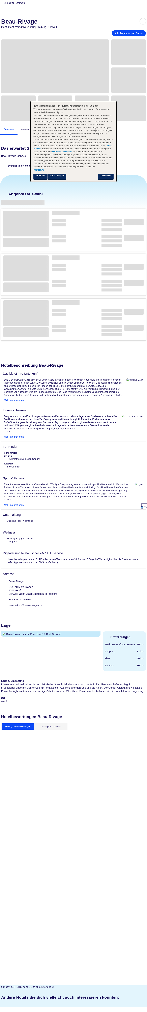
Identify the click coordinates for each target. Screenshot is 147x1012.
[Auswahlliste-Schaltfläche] (143, 21)
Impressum (38, 170)
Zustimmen (105, 176)
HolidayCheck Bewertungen (17, 726)
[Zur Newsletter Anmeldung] (144, 508)
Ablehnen (40, 176)
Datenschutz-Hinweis (62, 152)
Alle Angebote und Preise (129, 33)
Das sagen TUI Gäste (51, 726)
